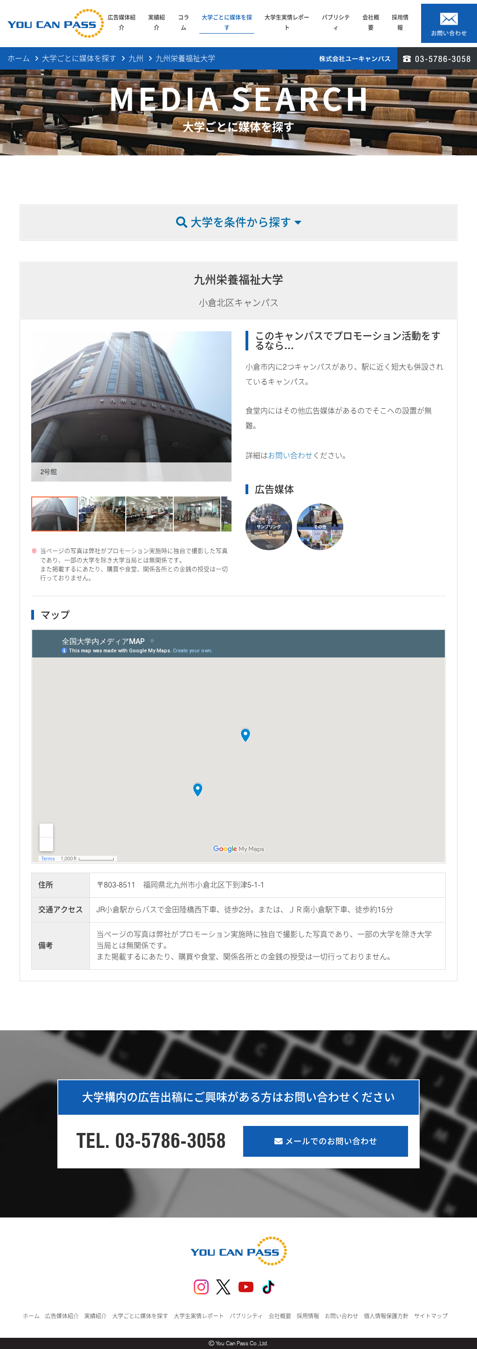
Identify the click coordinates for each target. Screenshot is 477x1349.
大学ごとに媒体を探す (227, 22)
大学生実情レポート (287, 22)
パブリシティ (336, 22)
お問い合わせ (290, 455)
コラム (183, 22)
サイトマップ (431, 1316)
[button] (39, 406)
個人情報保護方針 (386, 1316)
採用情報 (400, 22)
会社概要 (370, 22)
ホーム (18, 58)
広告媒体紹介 (122, 22)
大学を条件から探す (240, 222)
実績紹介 (156, 22)
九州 (136, 58)
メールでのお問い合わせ (330, 1141)
